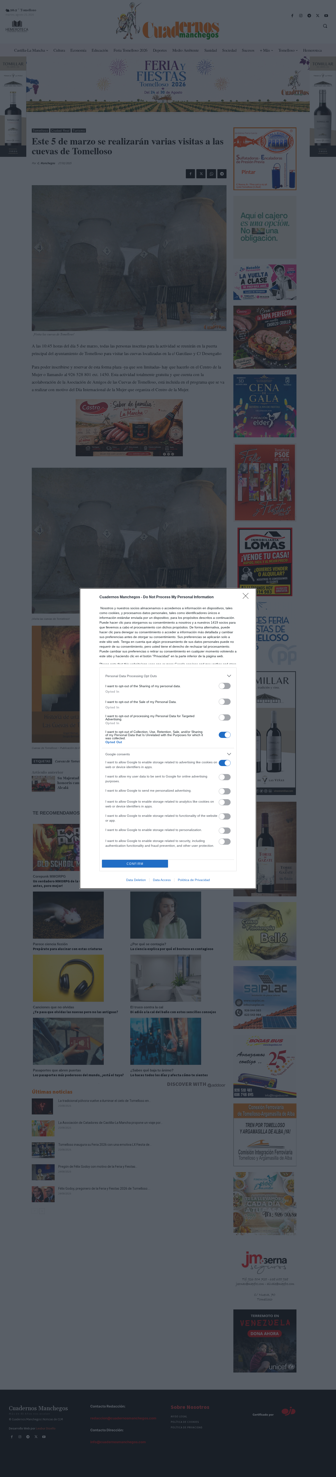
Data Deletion (136, 880)
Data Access (162, 880)
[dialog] (168, 738)
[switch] (225, 686)
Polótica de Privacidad (194, 880)
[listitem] (168, 675)
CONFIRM (135, 863)
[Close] (247, 597)
